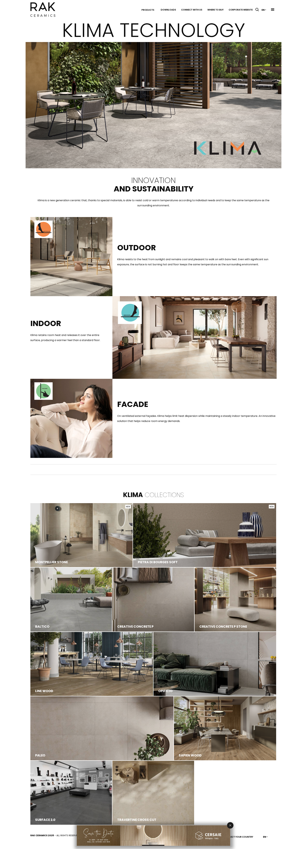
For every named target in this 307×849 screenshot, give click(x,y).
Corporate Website (241, 9)
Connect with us (191, 9)
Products (148, 10)
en (263, 10)
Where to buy (215, 9)
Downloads (168, 9)
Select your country (240, 836)
